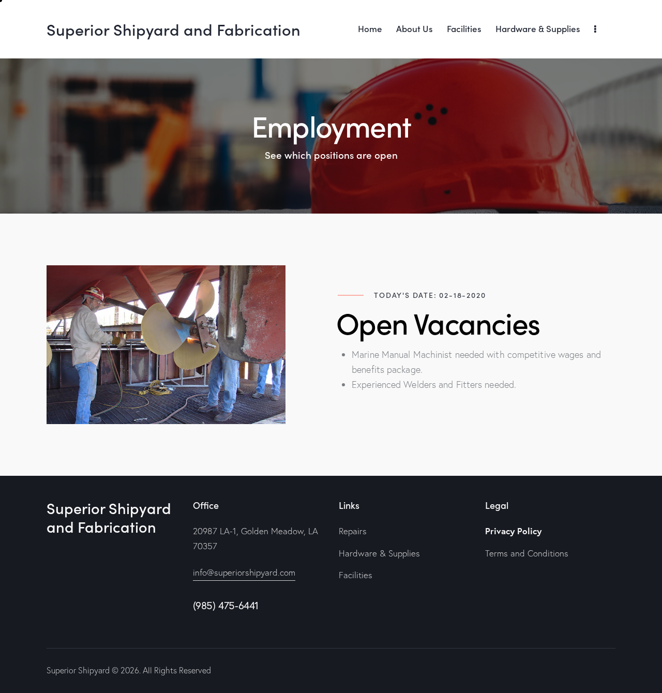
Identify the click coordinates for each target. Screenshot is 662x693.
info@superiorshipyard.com (244, 572)
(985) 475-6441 (226, 605)
